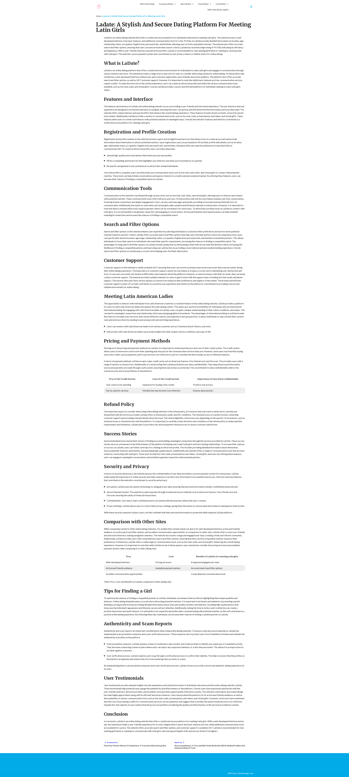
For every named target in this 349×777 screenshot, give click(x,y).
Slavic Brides (185, 4)
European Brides (166, 4)
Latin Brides (221, 4)
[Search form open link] (251, 6)
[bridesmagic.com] (106, 7)
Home (98, 16)
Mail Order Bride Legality (218, 9)
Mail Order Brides (147, 4)
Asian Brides (203, 4)
